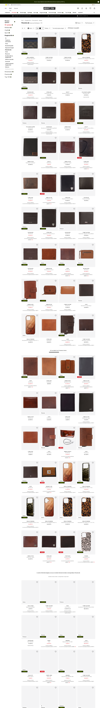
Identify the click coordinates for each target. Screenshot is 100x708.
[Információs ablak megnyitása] (98, 2)
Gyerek (16, 8)
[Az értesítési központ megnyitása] (86, 8)
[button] (79, 23)
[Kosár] (94, 8)
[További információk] (30, 64)
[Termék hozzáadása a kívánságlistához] (37, 34)
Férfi (10, 8)
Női (6, 8)
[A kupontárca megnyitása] (78, 8)
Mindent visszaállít (74, 28)
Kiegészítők (28, 20)
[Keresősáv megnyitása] (94, 12)
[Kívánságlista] (90, 8)
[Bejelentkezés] (82, 8)
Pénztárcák (35, 20)
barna (40, 20)
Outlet (8, 4)
